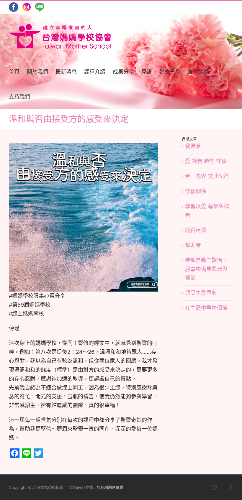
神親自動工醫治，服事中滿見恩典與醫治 (206, 269)
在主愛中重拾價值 (206, 308)
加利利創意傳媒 (110, 487)
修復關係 (195, 191)
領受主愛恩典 (201, 293)
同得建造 (195, 230)
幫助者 (193, 245)
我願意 (193, 146)
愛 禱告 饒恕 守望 (206, 161)
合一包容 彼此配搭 (207, 176)
